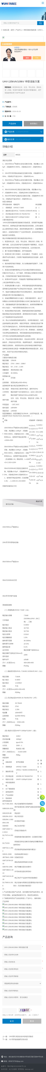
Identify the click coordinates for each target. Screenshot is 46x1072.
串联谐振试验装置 (30, 30)
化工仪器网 (13, 1069)
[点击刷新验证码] (24, 1010)
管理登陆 (21, 1069)
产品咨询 (12, 124)
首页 (12, 30)
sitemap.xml (29, 1069)
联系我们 (33, 124)
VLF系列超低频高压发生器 (18, 1039)
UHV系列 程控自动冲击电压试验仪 (21, 1036)
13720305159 (42, 803)
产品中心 (19, 30)
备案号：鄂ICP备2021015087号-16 (13, 1066)
